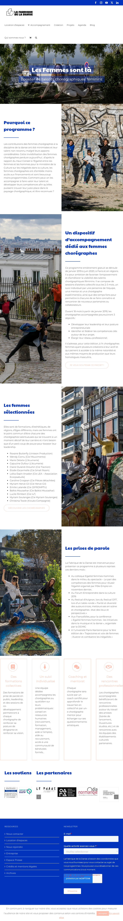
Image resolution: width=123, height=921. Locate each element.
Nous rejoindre (14, 847)
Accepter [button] (102, 913)
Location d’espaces (16, 840)
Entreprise (12, 853)
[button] (36, 37)
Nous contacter (14, 833)
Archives (11, 873)
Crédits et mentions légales (21, 866)
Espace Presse (14, 860)
